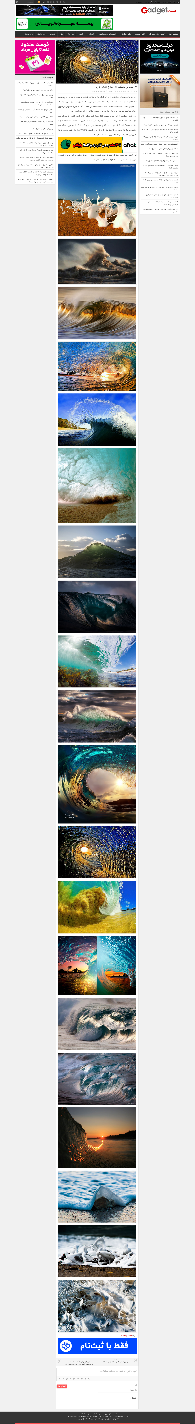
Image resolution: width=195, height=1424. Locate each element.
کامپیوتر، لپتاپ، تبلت (107, 34)
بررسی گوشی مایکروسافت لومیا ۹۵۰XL (115, 1361)
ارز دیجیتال (28, 34)
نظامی (52, 34)
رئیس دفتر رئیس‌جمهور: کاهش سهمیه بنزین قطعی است (159, 144)
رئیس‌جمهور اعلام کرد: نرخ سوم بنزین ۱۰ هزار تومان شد (160, 125)
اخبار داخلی (41, 34)
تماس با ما (167, 2)
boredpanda (126, 1335)
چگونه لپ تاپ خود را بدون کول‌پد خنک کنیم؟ (38, 90)
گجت (81, 34)
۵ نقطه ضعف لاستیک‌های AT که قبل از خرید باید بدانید (34, 138)
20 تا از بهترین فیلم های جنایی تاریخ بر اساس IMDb (36, 133)
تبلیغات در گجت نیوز (152, 2)
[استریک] (70, 1379)
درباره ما (177, 2)
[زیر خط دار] (67, 1379)
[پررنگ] (59, 1379)
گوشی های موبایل (157, 34)
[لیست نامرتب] (78, 1379)
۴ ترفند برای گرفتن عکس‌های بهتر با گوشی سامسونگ (36, 117)
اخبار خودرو (140, 34)
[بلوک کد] (85, 1379)
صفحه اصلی (173, 34)
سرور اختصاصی (99, 1419)
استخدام (139, 2)
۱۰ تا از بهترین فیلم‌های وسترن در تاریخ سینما (163, 149)
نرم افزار (71, 34)
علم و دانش (126, 34)
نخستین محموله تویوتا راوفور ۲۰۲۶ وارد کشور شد (162, 161)
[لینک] (89, 1379)
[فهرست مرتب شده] (74, 1379)
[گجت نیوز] (158, 15)
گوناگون (91, 34)
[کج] (63, 1379)
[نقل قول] (82, 1379)
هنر (61, 34)
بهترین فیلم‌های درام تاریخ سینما (42, 129)
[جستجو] (17, 2)
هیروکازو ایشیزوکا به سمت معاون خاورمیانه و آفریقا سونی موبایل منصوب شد (79, 1362)
